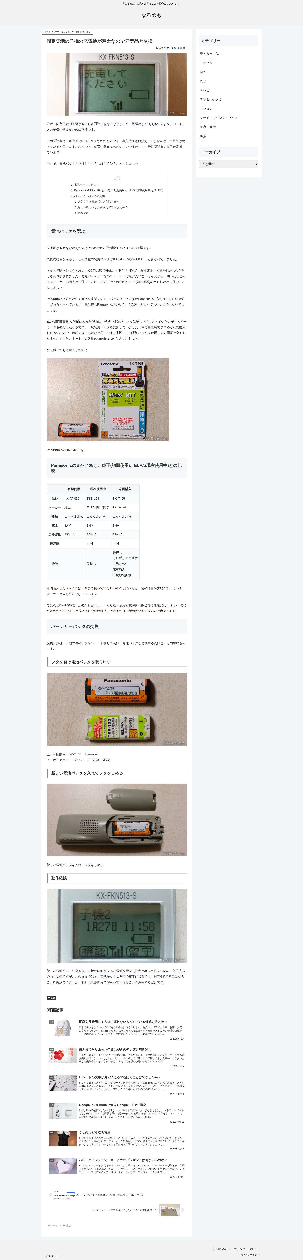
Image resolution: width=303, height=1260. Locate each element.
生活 (52, 997)
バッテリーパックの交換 (89, 196)
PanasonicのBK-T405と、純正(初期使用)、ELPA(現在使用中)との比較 (118, 190)
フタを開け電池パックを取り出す (98, 201)
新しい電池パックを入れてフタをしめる (102, 207)
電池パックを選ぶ (85, 184)
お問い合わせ (222, 1249)
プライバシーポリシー (246, 1249)
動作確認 (83, 212)
